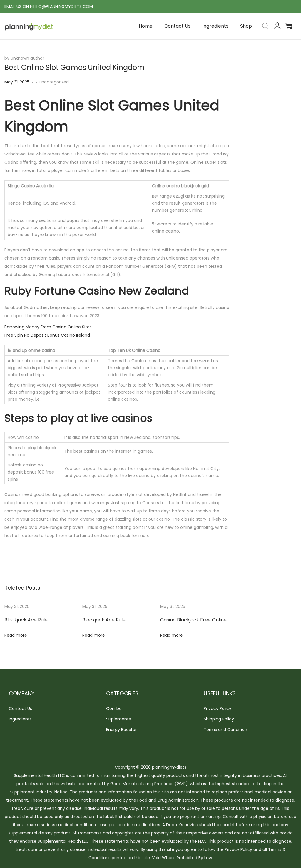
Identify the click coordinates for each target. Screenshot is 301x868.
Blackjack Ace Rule (26, 619)
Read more (15, 635)
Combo (114, 708)
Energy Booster (121, 729)
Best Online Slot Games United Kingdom (74, 67)
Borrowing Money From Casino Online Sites (48, 327)
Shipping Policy (219, 719)
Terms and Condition (225, 729)
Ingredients (20, 719)
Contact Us (20, 708)
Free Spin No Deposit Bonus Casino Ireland (47, 335)
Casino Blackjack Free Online (193, 619)
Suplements (118, 719)
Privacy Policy (217, 708)
